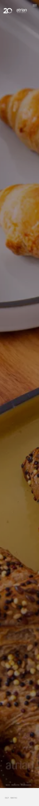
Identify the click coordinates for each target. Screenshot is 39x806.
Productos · (16, 785)
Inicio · (8, 785)
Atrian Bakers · (27, 785)
